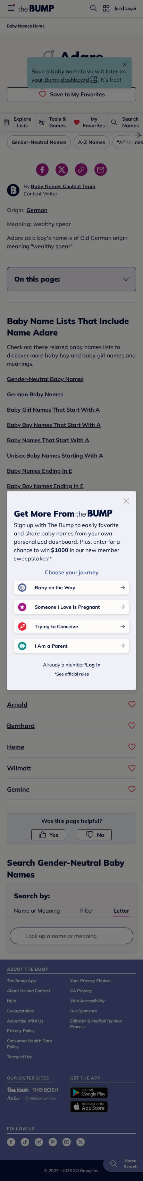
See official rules (72, 674)
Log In (93, 665)
